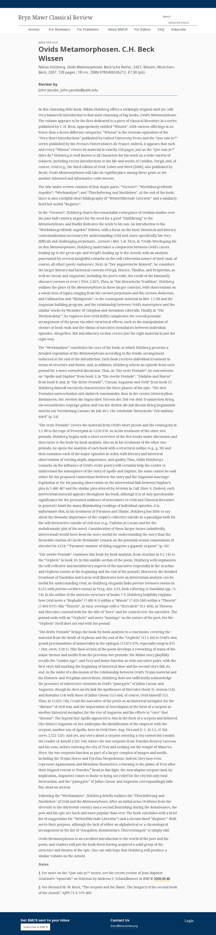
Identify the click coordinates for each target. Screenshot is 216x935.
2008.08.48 (162, 878)
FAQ (161, 29)
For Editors (142, 29)
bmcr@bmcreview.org (124, 926)
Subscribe (178, 29)
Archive (33, 29)
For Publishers (88, 29)
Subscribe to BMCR (35, 927)
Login (189, 920)
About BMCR (118, 29)
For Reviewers (59, 29)
